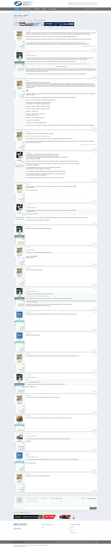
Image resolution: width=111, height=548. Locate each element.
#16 (96, 395)
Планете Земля (21, 68)
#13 (96, 333)
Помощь (87, 542)
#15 (96, 374)
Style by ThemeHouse (43, 545)
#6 (96, 184)
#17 (96, 416)
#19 (96, 453)
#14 (96, 354)
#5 (96, 152)
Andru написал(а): (30, 436)
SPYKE (19, 440)
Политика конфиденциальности (78, 542)
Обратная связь (73, 532)
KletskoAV (17, 17)
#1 (96, 31)
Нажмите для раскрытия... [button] (61, 66)
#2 (96, 52)
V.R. (19, 159)
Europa (23, 44)
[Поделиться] (94, 31)
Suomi (23, 326)
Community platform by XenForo (26, 545)
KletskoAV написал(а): (31, 55)
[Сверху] (95, 542)
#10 (96, 268)
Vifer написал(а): (30, 249)
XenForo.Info (23, 546)
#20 (96, 474)
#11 (96, 288)
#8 (96, 226)
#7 (96, 205)
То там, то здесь (21, 446)
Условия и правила (67, 542)
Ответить (95, 49)
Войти (43, 527)
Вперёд (19, 27)
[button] (31, 9)
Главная (71, 527)
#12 (96, 312)
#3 (96, 80)
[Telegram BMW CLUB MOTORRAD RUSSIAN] (17, 528)
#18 (96, 433)
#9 (96, 247)
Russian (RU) (20, 542)
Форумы (71, 529)
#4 (96, 131)
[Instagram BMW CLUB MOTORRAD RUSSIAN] (15, 528)
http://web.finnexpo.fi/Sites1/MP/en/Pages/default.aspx (37, 136)
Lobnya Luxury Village (20, 165)
